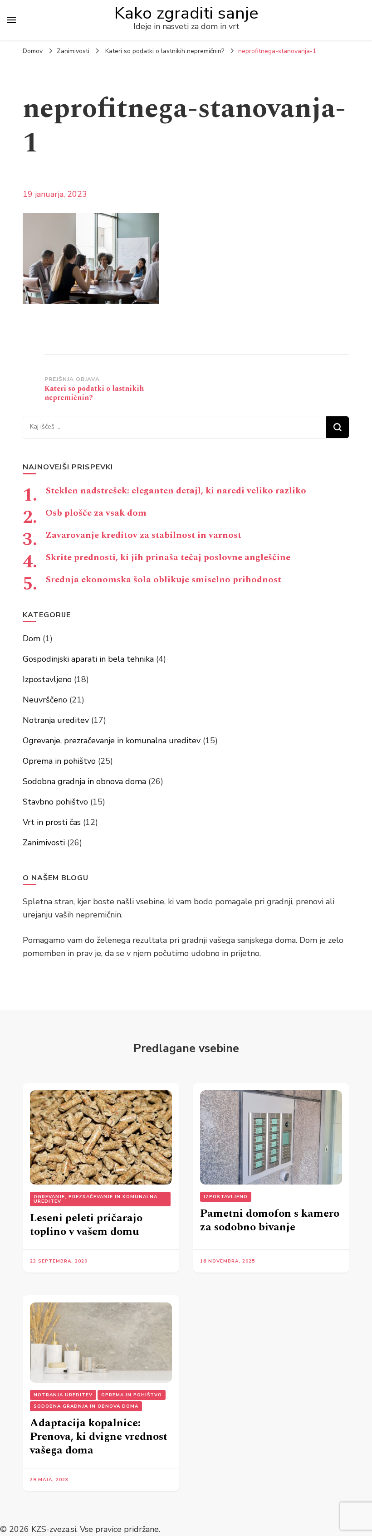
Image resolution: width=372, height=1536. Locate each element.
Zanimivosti (73, 51)
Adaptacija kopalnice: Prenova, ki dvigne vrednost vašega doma (98, 1436)
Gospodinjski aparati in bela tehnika (88, 658)
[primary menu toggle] (11, 20)
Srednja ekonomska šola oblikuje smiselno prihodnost (163, 579)
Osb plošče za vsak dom (96, 513)
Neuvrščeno (45, 699)
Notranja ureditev (56, 720)
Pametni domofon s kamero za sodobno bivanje (269, 1220)
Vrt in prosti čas (52, 822)
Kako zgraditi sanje (186, 13)
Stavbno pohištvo (55, 801)
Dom (31, 638)
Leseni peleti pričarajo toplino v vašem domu (86, 1225)
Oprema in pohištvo (59, 761)
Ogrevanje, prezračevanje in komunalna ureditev (112, 740)
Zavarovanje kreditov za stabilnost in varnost (143, 535)
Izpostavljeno (47, 679)
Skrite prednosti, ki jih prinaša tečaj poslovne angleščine (167, 557)
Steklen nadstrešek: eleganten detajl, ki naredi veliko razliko (175, 490)
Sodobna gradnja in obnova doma (84, 781)
